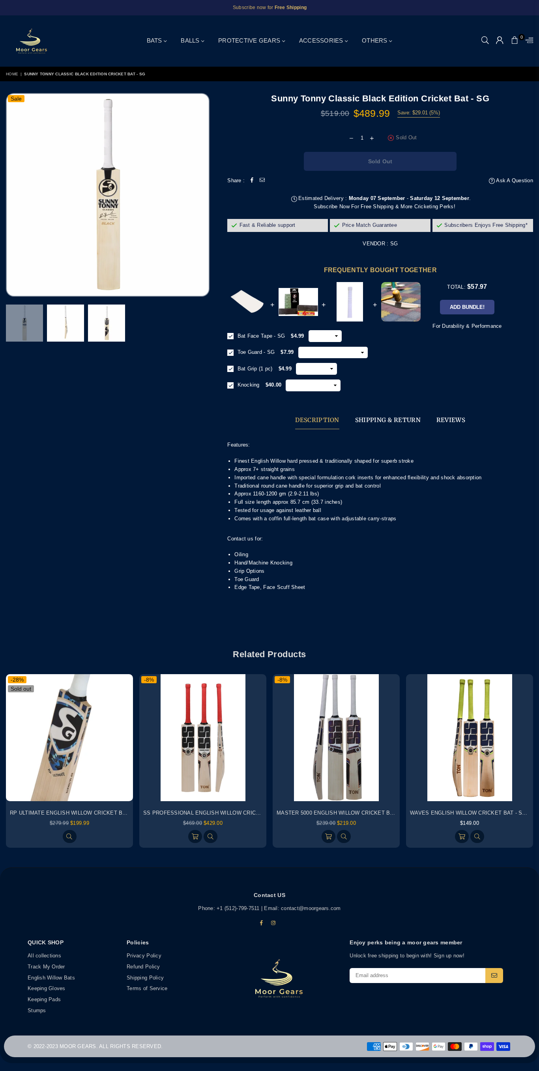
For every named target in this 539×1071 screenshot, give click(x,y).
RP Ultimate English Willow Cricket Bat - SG (76, 813)
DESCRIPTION (317, 420)
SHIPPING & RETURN (388, 420)
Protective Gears (250, 40)
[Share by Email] (262, 181)
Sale (16, 98)
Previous (17, 195)
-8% (149, 680)
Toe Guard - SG (255, 352)
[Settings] (527, 41)
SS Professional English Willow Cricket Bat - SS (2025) (225, 813)
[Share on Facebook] (252, 181)
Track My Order (46, 967)
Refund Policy (143, 967)
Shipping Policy (145, 978)
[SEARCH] (485, 41)
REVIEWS (450, 420)
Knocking (247, 385)
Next (203, 195)
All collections (44, 956)
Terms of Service (147, 989)
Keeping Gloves (47, 989)
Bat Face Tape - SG (260, 336)
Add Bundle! (467, 307)
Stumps (37, 1010)
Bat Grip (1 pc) (254, 369)
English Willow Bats (51, 978)
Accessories (322, 40)
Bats (155, 40)
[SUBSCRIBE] (494, 975)
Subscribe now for (270, 7)
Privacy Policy (144, 956)
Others (375, 40)
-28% (17, 680)
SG (394, 244)
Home (12, 74)
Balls (191, 40)
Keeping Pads (44, 1000)
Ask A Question (514, 180)
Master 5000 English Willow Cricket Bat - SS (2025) (351, 813)
